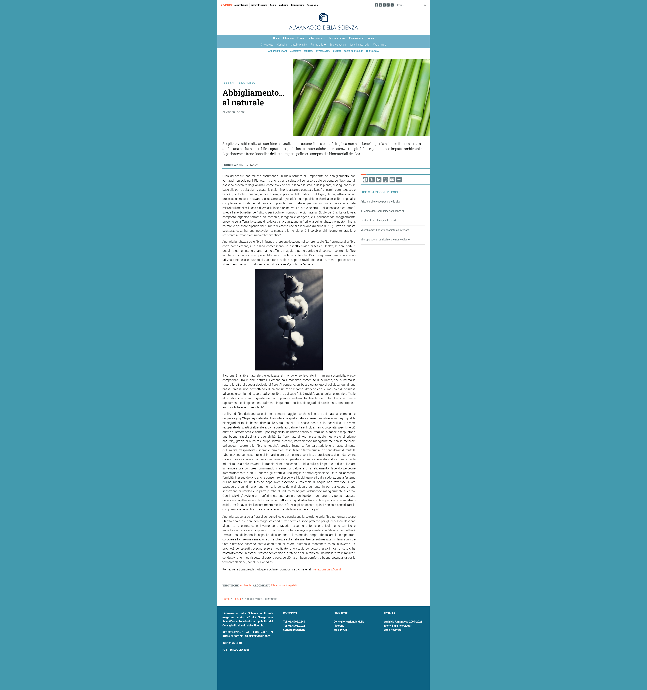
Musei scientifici (298, 44)
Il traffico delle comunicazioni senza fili (383, 211)
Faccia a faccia (337, 38)
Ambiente (283, 5)
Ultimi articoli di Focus (381, 192)
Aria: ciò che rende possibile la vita (380, 201)
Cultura (309, 51)
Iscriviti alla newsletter (397, 625)
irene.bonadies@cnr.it (327, 569)
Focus (300, 38)
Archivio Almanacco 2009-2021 (403, 621)
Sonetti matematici (359, 44)
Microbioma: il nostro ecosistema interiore (385, 230)
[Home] (323, 21)
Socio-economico (353, 51)
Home (276, 38)
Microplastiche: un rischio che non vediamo (385, 239)
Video (371, 38)
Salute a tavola (338, 44)
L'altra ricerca (314, 39)
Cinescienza (267, 44)
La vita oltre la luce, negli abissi (378, 220)
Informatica (323, 51)
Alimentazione (241, 5)
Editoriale (288, 38)
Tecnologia (312, 5)
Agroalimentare (277, 51)
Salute (273, 5)
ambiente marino (259, 5)
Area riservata (393, 629)
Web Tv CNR (341, 629)
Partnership (316, 45)
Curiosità (282, 44)
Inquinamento (297, 5)
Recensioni (354, 39)
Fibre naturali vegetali (284, 585)
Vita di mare (379, 44)
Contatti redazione (294, 629)
